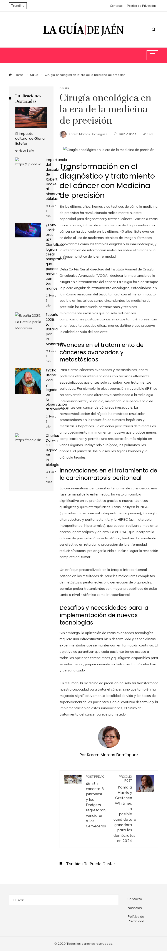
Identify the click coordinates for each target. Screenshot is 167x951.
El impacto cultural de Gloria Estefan (30, 138)
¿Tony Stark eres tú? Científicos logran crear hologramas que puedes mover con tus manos (56, 257)
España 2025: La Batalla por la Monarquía (55, 329)
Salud (64, 87)
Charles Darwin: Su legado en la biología (52, 450)
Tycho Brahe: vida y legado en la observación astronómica (57, 390)
